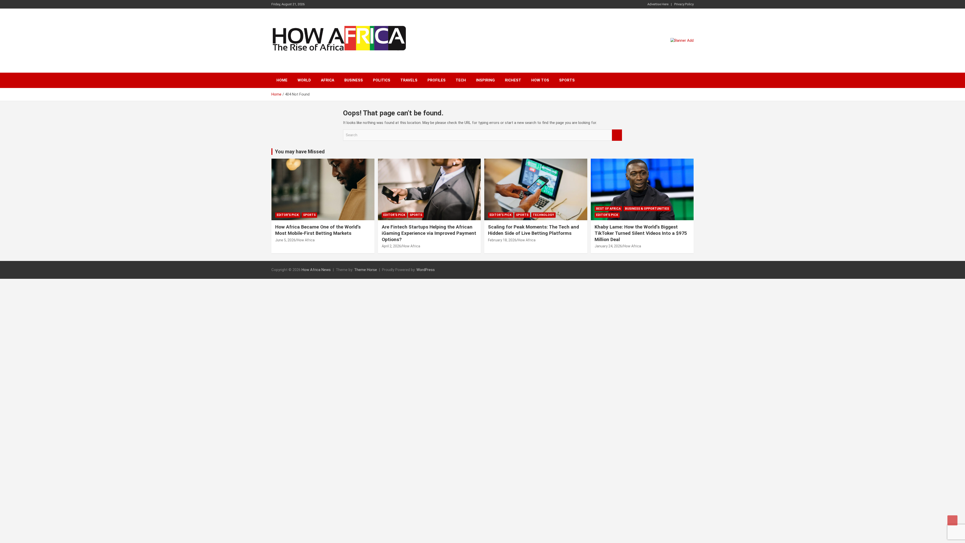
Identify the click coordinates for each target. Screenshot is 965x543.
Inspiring (485, 80)
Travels (408, 80)
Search (617, 135)
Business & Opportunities (647, 208)
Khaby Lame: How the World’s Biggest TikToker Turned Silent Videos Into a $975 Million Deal (641, 233)
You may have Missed (300, 152)
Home (281, 80)
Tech (461, 80)
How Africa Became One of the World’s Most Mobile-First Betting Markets (318, 230)
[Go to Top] (952, 520)
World (304, 80)
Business (353, 80)
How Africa (306, 240)
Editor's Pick (288, 215)
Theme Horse (365, 269)
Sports (567, 80)
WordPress (425, 269)
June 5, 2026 (285, 240)
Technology (543, 215)
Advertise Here (657, 4)
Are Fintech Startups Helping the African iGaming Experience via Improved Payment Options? (429, 233)
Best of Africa (608, 208)
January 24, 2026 (608, 246)
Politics (381, 80)
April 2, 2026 (391, 246)
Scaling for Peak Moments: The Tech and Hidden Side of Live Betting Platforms (533, 230)
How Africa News (316, 269)
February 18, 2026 (502, 240)
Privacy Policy (684, 4)
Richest (513, 80)
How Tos (540, 80)
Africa (327, 80)
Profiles (436, 80)
